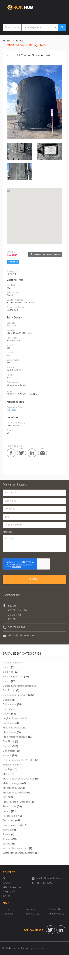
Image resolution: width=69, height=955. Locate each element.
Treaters (10, 839)
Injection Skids (12, 764)
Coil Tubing (11, 690)
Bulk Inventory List (16, 676)
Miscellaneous (14, 788)
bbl (14, 326)
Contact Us (55, 909)
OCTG (8, 797)
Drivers (9, 713)
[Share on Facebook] (11, 452)
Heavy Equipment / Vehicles (20, 760)
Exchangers (11, 723)
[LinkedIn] (60, 929)
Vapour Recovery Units (17, 848)
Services (30, 909)
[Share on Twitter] (21, 452)
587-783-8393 (16, 627)
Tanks (19, 40)
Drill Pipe (9, 709)
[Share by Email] (42, 452)
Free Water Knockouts (17, 737)
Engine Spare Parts (15, 718)
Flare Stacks (12, 732)
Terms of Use (33, 913)
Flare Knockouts (14, 727)
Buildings (10, 672)
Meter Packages (14, 783)
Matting (8, 774)
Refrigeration (12, 816)
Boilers (8, 667)
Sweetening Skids (14, 825)
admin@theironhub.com (22, 635)
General (10, 746)
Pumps (9, 811)
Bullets (9, 681)
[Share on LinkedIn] (32, 452)
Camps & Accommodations (19, 686)
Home (6, 40)
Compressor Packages (18, 695)
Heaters (10, 755)
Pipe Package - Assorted (18, 802)
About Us (8, 913)
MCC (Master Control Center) (21, 778)
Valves (9, 843)
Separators (12, 820)
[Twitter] (50, 929)
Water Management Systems (21, 853)
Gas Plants (10, 741)
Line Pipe (10, 769)
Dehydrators (12, 704)
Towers (8, 834)
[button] (45, 254)
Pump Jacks (12, 806)
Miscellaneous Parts (17, 792)
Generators (11, 751)
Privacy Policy (56, 913)
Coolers (9, 700)
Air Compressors (14, 662)
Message (8, 532)
